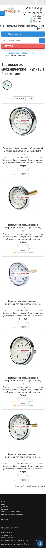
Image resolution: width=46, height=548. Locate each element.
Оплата (3, 504)
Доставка (4, 507)
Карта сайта (5, 519)
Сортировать (18, 98)
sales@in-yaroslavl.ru (36, 17)
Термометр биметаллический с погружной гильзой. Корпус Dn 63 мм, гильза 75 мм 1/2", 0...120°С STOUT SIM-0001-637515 (23, 228)
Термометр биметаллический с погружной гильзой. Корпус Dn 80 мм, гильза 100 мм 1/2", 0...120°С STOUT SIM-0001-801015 (23, 305)
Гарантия (4, 509)
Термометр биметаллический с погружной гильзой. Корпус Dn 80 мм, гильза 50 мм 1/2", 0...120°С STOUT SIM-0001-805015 (23, 381)
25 (30, 98)
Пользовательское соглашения (12, 514)
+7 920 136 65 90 (34, 13)
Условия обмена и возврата (11, 512)
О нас (3, 502)
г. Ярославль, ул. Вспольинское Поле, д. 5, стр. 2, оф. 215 (21, 540)
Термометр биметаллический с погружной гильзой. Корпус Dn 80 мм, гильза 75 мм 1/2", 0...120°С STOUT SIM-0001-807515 (23, 458)
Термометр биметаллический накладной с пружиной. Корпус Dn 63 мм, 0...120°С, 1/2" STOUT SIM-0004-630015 (23, 151)
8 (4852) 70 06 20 (35, 9)
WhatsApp (37, 21)
